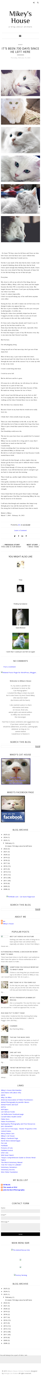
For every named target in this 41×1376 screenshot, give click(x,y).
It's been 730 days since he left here (18, 846)
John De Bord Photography (13, 1190)
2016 (5, 866)
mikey (20, 44)
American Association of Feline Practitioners (17, 1100)
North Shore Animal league (10, 1141)
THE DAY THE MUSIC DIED (20, 1037)
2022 (5, 849)
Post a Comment (9, 667)
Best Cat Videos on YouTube (22, 936)
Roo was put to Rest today (13, 1013)
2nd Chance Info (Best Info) (11, 1093)
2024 (5, 837)
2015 (5, 869)
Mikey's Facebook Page (9, 1138)
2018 (5, 860)
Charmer (13, 1026)
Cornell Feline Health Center (11, 1117)
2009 (5, 886)
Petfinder (4, 1145)
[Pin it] (26, 536)
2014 (5, 872)
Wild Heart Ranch (7, 1155)
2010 (5, 883)
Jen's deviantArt (7, 1126)
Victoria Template (24, 1371)
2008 (5, 889)
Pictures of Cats (7, 1148)
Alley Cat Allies (6, 1097)
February (8, 843)
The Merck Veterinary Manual (11, 1162)
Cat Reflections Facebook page (12, 1114)
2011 (5, 881)
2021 (5, 852)
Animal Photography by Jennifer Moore (15, 1102)
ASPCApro (4, 1109)
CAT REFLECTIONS (8, 1112)
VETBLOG (6, 1185)
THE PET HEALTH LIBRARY (11, 1165)
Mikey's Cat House (8, 1136)
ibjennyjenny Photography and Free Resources (18, 1124)
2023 (5, 840)
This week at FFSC (10, 1187)
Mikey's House (20, 17)
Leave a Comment (20, 530)
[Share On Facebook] (18, 536)
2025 (5, 834)
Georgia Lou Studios (11, 1373)
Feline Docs (5, 1119)
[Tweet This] (14, 536)
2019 (5, 857)
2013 (5, 875)
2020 (5, 855)
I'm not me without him (20, 1068)
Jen (4, 921)
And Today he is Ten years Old (23, 982)
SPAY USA (4, 1153)
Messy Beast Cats (7, 1133)
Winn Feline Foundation (9, 1172)
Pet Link (4, 1143)
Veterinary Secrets (8, 1170)
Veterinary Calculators (9, 1167)
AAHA (3, 1095)
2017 (5, 863)
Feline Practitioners (8, 1121)
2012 (5, 878)
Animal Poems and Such (9, 1105)
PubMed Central (7, 1150)
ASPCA (3, 1107)
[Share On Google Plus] (22, 536)
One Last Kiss (15, 1052)
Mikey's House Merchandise (11, 1090)
